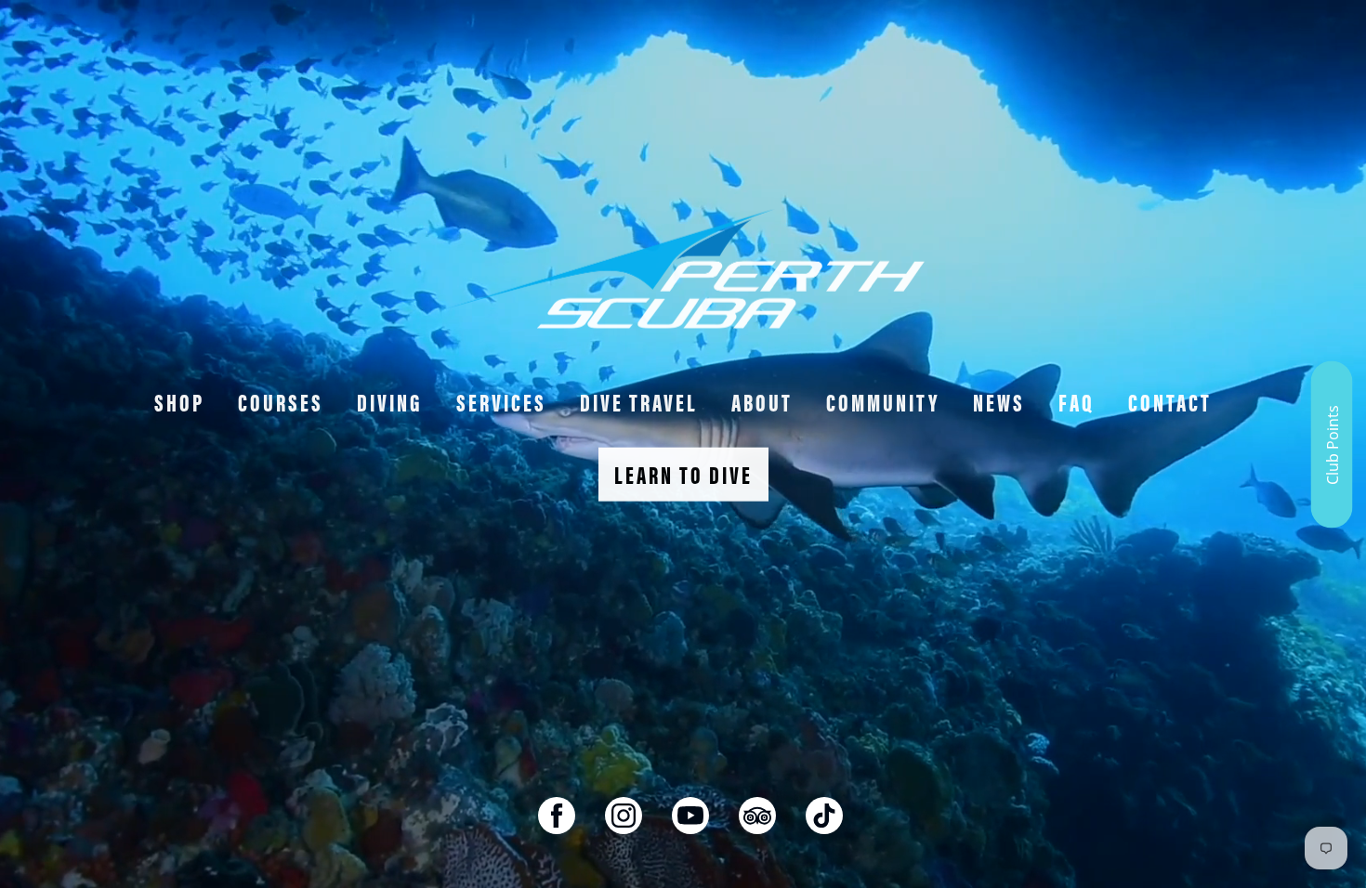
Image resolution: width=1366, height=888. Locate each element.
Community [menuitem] (882, 402)
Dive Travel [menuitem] (639, 402)
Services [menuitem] (501, 402)
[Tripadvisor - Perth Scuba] (757, 815)
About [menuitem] (762, 402)
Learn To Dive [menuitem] (683, 474)
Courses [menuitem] (280, 402)
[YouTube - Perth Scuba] (690, 815)
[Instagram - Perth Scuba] (623, 815)
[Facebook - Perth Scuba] (556, 815)
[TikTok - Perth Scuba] (824, 815)
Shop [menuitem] (179, 402)
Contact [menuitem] (1170, 402)
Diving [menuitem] (390, 402)
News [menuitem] (999, 402)
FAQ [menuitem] (1076, 402)
